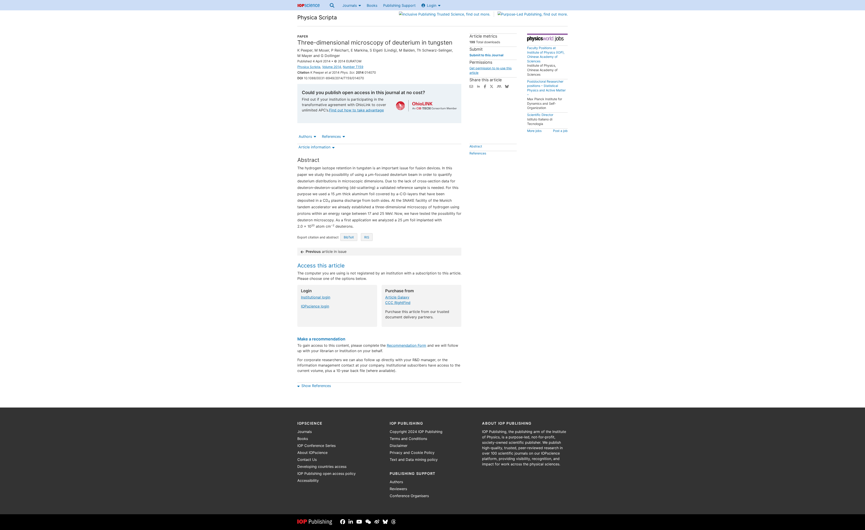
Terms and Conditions (408, 438)
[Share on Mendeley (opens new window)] (499, 86)
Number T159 (353, 67)
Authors (305, 136)
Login (431, 5)
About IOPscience (312, 452)
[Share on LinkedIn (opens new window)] (478, 86)
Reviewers (398, 489)
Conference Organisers (409, 496)
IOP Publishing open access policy (326, 473)
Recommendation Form (406, 345)
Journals (349, 5)
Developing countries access (321, 466)
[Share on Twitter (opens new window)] (491, 86)
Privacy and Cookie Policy (412, 452)
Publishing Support (399, 5)
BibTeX (349, 237)
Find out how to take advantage (356, 110)
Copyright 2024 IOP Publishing (416, 431)
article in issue (326, 251)
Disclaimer (398, 445)
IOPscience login (315, 306)
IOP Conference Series (316, 445)
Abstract (475, 146)
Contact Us (307, 459)
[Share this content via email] (471, 86)
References (331, 136)
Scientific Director (540, 115)
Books (372, 5)
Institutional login (315, 297)
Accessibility (308, 480)
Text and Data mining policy (414, 459)
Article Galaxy (397, 297)
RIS (366, 237)
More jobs (534, 131)
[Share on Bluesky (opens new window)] (507, 86)
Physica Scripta (317, 17)
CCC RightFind (397, 302)
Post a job (560, 131)
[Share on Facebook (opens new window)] (485, 86)
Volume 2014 (331, 67)
